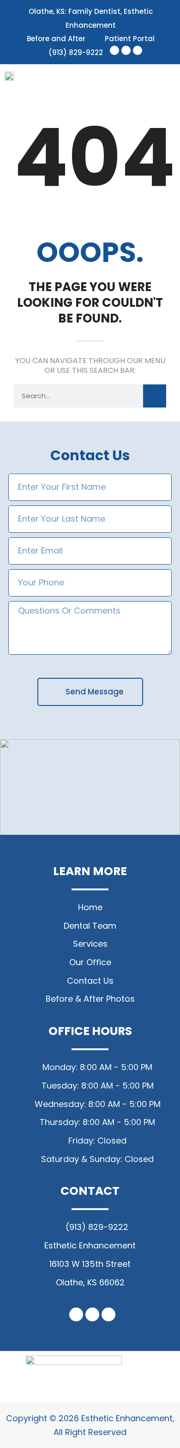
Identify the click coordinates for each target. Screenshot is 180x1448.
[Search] (154, 396)
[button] (166, 80)
